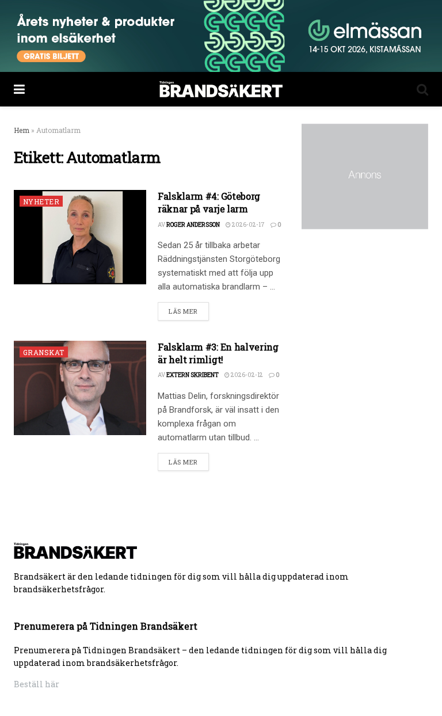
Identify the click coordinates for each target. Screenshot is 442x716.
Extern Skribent (192, 375)
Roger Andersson (193, 224)
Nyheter (41, 201)
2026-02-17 (248, 224)
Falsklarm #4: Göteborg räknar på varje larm (209, 202)
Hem (21, 130)
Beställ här (36, 684)
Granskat (43, 352)
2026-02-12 (246, 375)
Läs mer (183, 311)
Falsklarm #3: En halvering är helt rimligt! (218, 353)
